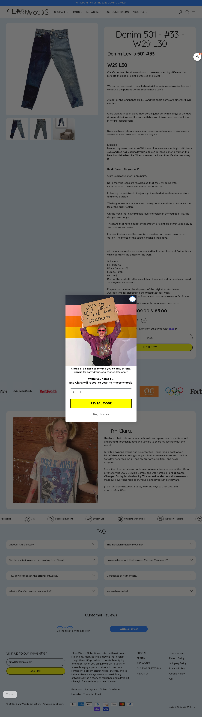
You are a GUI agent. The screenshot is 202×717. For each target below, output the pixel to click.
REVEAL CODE (101, 403)
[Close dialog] (132, 299)
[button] (197, 57)
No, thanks (101, 414)
